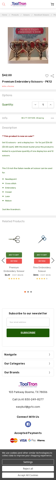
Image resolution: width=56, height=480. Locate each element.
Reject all (28, 468)
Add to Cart (14, 255)
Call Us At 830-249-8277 (28, 399)
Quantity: (7, 104)
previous (3, 260)
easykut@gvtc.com (28, 406)
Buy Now (14, 261)
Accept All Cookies (28, 475)
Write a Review (8, 86)
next (53, 260)
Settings (28, 462)
